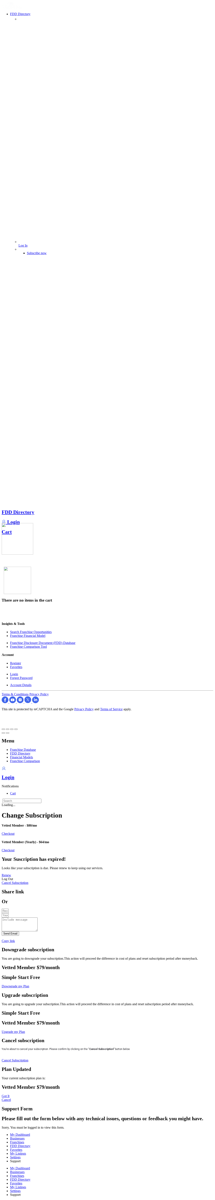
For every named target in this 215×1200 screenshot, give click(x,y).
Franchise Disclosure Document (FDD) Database (42, 643)
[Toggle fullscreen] (11, 729)
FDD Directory (18, 512)
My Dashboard (20, 1134)
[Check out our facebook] (5, 702)
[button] (10, 786)
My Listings (18, 1153)
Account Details (20, 685)
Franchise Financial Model (27, 635)
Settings (15, 1157)
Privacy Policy (39, 694)
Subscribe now (37, 253)
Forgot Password (21, 678)
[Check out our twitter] (28, 702)
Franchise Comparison (25, 761)
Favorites (16, 667)
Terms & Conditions (15, 694)
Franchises (17, 1142)
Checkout (8, 833)
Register (15, 663)
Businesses (17, 1138)
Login (13, 522)
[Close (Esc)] (3, 729)
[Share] (7, 729)
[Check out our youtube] (13, 702)
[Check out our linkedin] (35, 702)
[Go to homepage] (13, 7)
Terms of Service (111, 709)
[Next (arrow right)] (7, 733)
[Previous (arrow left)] (3, 733)
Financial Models (21, 757)
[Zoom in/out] (16, 729)
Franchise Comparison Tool (28, 646)
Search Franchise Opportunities (31, 632)
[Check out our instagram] (20, 702)
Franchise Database (23, 749)
